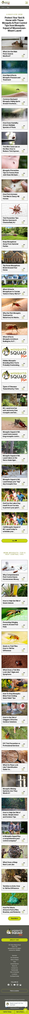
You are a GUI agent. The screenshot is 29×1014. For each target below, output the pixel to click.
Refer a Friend (14, 959)
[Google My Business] (20, 985)
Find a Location (14, 990)
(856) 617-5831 (14, 940)
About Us (14, 965)
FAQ (14, 961)
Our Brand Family (14, 976)
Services (14, 955)
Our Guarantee (14, 957)
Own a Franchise (14, 972)
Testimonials (14, 970)
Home (2, 7)
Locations (14, 974)
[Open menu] (26, 3)
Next (13, 540)
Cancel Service (14, 963)
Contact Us (14, 968)
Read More (14, 918)
